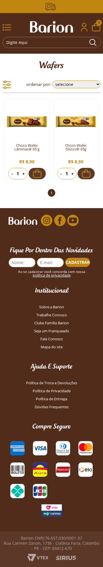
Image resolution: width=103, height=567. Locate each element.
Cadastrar (78, 262)
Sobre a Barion (51, 307)
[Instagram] (46, 220)
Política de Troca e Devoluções (51, 383)
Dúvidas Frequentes (52, 407)
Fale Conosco (51, 339)
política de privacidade (52, 275)
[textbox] (52, 42)
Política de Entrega (51, 399)
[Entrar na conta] (84, 28)
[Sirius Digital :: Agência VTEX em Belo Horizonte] (66, 558)
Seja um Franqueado (51, 331)
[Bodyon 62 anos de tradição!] (51, 7)
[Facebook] (60, 220)
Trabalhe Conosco (51, 315)
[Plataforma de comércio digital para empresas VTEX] (37, 559)
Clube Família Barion (51, 323)
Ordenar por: (38, 84)
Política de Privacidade (52, 391)
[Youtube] (73, 220)
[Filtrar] (7, 85)
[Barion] (51, 27)
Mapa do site (52, 347)
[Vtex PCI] (51, 512)
